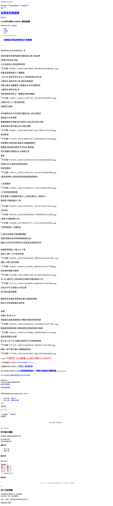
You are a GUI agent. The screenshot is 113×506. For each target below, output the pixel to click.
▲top (2, 403)
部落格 (6, 31)
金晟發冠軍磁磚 (10, 12)
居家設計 (14, 25)
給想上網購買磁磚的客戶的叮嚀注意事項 (18, 375)
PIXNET (44, 483)
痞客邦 (17, 393)
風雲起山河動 (15, 400)
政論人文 (13, 398)
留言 (20, 393)
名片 (5, 33)
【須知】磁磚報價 (25, 366)
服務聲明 (72, 483)
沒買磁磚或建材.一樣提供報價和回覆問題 (38, 371)
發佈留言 (3, 416)
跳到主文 (3, 17)
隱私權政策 (65, 483)
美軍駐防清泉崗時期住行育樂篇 (18, 40)
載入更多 (3, 406)
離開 (9, 502)
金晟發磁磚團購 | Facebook (26, 362)
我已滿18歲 (4, 502)
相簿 (5, 29)
